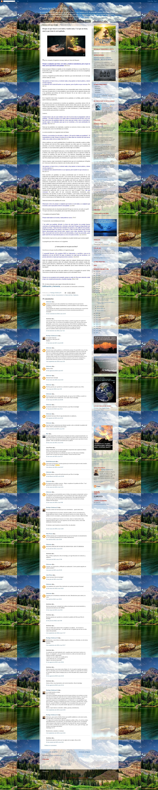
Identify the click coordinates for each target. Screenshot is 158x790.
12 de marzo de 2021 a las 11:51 (54, 487)
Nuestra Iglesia (98, 439)
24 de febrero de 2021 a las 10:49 (55, 476)
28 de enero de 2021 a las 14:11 (54, 442)
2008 (97, 349)
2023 (97, 298)
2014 (97, 336)
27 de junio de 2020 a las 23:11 (54, 409)
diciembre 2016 (101, 315)
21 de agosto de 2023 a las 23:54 (55, 662)
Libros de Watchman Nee (100, 435)
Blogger (90, 777)
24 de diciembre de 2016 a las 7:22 (55, 330)
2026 (97, 292)
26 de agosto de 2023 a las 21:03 (55, 676)
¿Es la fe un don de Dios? (100, 211)
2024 (97, 296)
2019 (97, 307)
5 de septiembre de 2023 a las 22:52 (55, 733)
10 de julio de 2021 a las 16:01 (54, 579)
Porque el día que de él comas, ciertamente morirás (105, 320)
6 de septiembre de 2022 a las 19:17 (55, 645)
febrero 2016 (100, 331)
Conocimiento (59, 295)
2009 (97, 347)
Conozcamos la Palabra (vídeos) (102, 236)
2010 (97, 345)
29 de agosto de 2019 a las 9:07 (54, 370)
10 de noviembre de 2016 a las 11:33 (56, 313)
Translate (106, 265)
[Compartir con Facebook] (73, 293)
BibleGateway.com (105, 279)
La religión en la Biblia (99, 192)
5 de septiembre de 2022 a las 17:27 (55, 633)
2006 (97, 354)
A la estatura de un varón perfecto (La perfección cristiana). (104, 202)
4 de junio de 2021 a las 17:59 (54, 559)
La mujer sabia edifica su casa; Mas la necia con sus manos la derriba (104, 183)
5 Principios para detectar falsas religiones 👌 (108, 105)
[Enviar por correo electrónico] (68, 293)
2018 (97, 309)
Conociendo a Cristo (54, 8)
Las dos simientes (98, 147)
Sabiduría (75, 295)
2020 (97, 305)
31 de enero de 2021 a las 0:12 (54, 456)
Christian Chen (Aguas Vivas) (101, 429)
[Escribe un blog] (70, 293)
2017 (97, 311)
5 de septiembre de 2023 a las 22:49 (55, 710)
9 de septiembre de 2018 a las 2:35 (55, 361)
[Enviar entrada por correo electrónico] (65, 292)
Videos (87, 21)
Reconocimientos (70, 21)
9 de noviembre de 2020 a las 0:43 (55, 428)
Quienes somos (58, 21)
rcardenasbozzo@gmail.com (101, 525)
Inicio (68, 752)
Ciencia (53, 295)
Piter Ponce (49, 533)
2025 (97, 294)
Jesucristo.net (97, 433)
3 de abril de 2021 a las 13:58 (54, 539)
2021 (97, 303)
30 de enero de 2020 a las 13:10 (54, 379)
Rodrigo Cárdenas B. (52, 335)
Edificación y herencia (51, 286)
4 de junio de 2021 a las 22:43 (54, 570)
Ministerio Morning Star (100, 437)
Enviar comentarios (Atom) (57, 755)
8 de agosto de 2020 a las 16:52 (54, 418)
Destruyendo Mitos (101, 103)
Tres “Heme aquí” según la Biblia (102, 174)
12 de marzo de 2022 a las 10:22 (54, 588)
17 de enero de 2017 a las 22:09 (54, 343)
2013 (97, 338)
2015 (97, 334)
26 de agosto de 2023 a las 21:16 (55, 685)
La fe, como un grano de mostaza (102, 165)
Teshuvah (96, 443)
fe (64, 295)
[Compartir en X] (71, 293)
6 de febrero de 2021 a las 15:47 (54, 467)
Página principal (47, 21)
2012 (97, 341)
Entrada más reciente (50, 752)
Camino (49, 295)
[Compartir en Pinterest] (74, 293)
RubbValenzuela (50, 461)
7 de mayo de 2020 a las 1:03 (54, 389)
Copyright (80, 21)
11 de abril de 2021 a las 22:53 (54, 548)
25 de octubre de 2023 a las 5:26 (54, 742)
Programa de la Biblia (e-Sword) (102, 441)
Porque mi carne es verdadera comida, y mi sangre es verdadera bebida (104, 220)
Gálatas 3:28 (97, 275)
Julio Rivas (49, 575)
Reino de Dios (69, 295)
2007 (97, 351)
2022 (97, 301)
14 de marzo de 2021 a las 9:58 (54, 502)
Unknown (49, 301)
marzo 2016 (100, 329)
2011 (97, 343)
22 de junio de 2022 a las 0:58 (54, 620)
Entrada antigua (84, 752)
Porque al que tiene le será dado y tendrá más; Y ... (106, 324)
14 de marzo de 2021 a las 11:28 (54, 528)
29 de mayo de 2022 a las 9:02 (54, 610)
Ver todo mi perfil (98, 502)
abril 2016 (99, 327)
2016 (97, 314)
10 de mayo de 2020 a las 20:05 (54, 399)
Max (47, 433)
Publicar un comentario (51, 745)
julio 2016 (99, 318)
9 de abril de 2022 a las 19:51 (54, 599)
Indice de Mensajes (99, 482)
